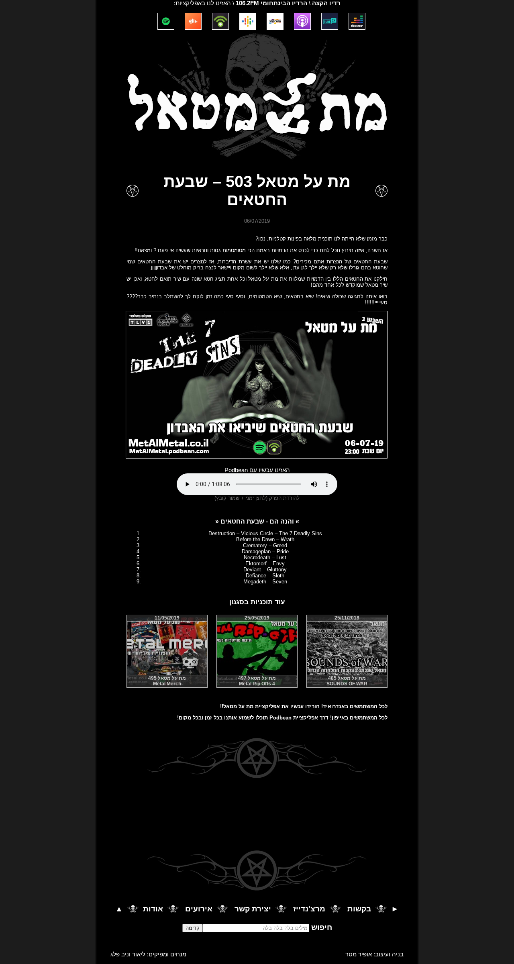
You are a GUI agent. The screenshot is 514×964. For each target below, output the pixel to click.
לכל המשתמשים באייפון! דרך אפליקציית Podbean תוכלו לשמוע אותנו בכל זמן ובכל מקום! (282, 718)
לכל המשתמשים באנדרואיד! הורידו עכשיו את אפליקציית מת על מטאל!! (304, 706)
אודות (153, 909)
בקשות (359, 909)
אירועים (198, 909)
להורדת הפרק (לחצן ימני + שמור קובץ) (257, 498)
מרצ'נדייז (309, 909)
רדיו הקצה (326, 3)
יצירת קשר (253, 909)
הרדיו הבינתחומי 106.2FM (271, 3)
